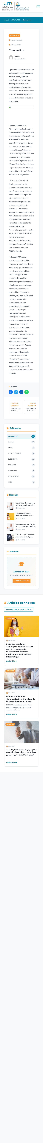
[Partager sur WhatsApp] (26, 392)
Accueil (6, 20)
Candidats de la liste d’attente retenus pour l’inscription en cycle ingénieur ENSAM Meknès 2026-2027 (25, 515)
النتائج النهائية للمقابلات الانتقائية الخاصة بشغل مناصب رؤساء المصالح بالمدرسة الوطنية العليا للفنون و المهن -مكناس (21, 752)
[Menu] (38, 6)
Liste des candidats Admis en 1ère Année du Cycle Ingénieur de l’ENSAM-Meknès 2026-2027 (25, 536)
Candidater (20, 581)
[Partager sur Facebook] (11, 392)
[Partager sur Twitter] (16, 392)
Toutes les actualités (17, 609)
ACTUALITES (15, 20)
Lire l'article (10, 661)
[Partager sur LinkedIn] (21, 392)
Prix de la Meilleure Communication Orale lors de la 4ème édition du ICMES (20, 699)
